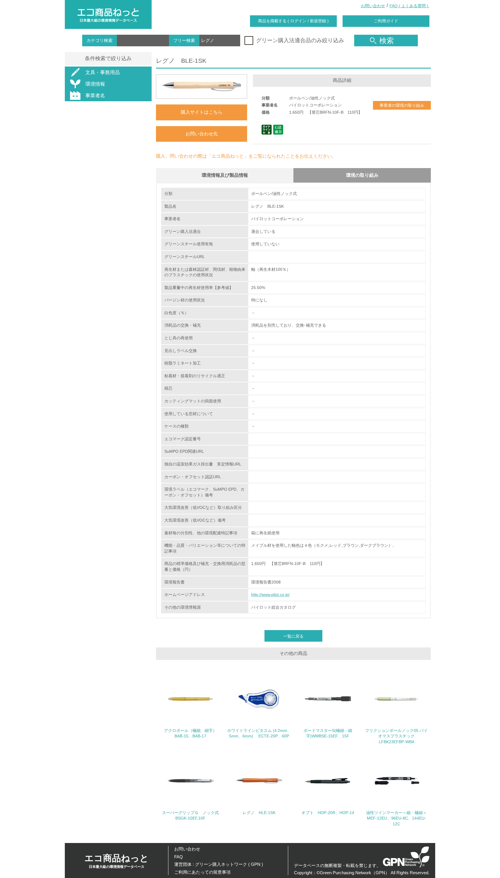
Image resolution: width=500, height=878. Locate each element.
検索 (386, 40)
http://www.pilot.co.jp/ (270, 594)
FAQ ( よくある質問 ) (409, 5)
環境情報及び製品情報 (225, 175)
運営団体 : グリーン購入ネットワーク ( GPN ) (218, 864)
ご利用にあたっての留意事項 (202, 872)
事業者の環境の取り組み (402, 105)
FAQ (178, 856)
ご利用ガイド (386, 21)
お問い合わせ (373, 5)
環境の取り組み (362, 175)
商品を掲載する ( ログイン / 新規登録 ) (293, 21)
